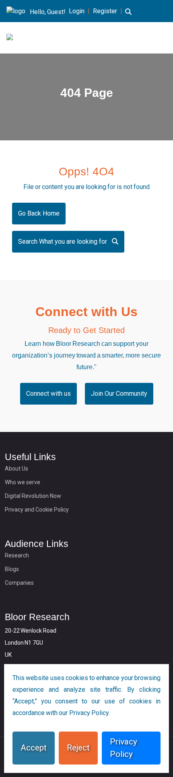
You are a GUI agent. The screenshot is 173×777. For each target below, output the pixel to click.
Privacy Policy (123, 748)
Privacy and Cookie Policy (37, 509)
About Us (16, 468)
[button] (128, 16)
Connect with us (48, 393)
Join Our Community (119, 393)
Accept (34, 747)
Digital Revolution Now (33, 496)
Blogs (12, 569)
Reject (78, 747)
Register (105, 11)
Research (17, 555)
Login (76, 11)
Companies (19, 583)
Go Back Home (39, 213)
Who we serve (22, 482)
